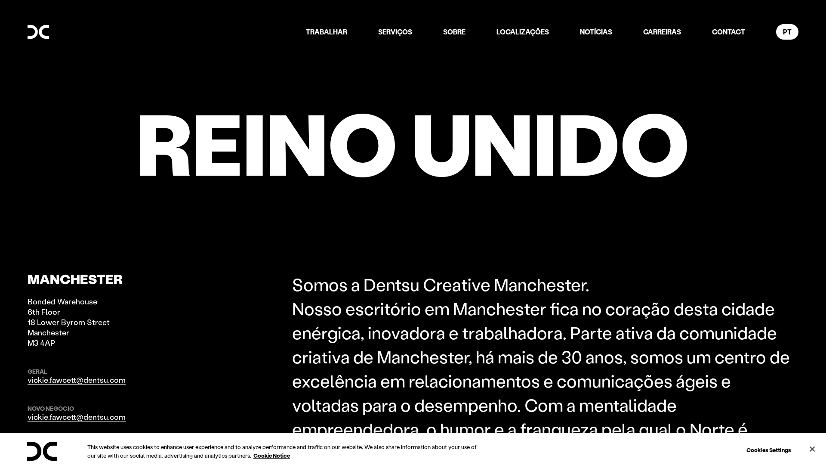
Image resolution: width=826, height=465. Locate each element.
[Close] (812, 449)
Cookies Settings (768, 449)
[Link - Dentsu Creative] (38, 32)
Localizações (522, 31)
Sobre (454, 31)
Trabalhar (326, 31)
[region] (413, 449)
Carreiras (662, 31)
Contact (728, 31)
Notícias (596, 31)
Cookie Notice (271, 455)
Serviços (395, 31)
